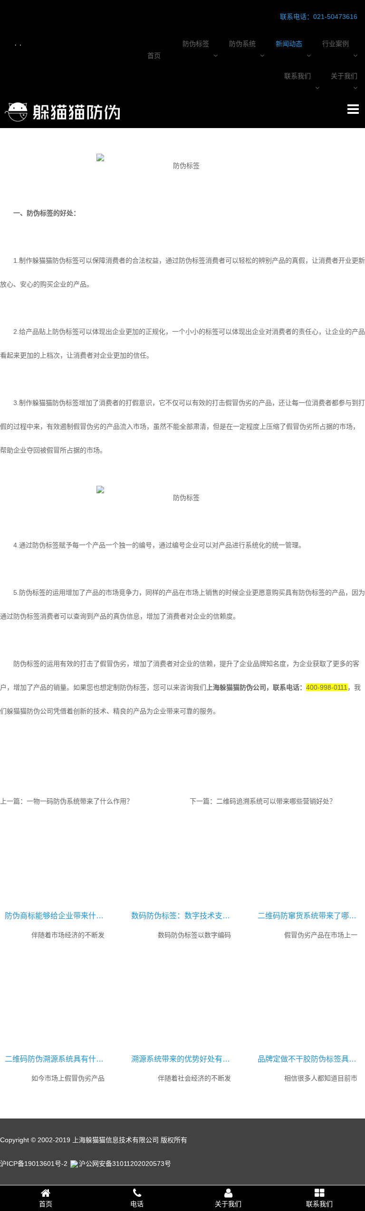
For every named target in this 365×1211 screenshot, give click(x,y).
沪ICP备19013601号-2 (33, 1163)
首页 (154, 55)
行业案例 (335, 43)
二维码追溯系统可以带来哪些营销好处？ (276, 801)
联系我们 (297, 76)
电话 (137, 1204)
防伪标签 (195, 43)
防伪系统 (242, 43)
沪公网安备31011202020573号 (125, 1163)
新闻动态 (289, 43)
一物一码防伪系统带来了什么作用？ (80, 801)
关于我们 (344, 76)
